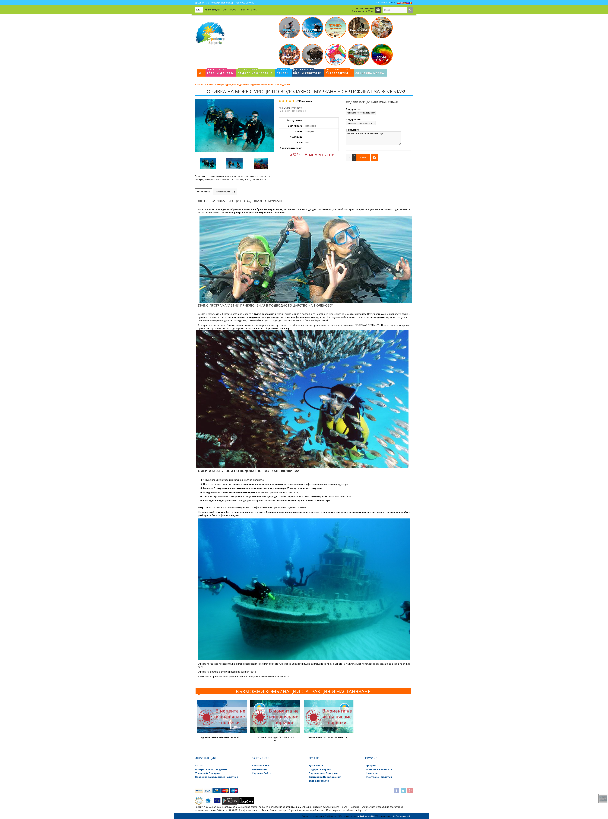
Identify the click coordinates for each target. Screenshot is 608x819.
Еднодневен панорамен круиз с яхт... (222, 737)
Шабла (247, 179)
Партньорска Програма (323, 773)
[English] (401, 3)
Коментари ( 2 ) (225, 191)
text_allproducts (319, 780)
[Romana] (410, 3)
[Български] (398, 3)
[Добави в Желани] (374, 157)
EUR (377, 2)
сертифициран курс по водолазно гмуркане (226, 176)
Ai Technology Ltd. (366, 816)
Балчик (263, 179)
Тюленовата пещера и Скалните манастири (303, 500)
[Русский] (407, 3)
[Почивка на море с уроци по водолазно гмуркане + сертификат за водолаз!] (208, 164)
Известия (371, 773)
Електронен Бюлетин (378, 776)
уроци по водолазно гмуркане (259, 176)
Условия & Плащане (207, 773)
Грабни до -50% (220, 71)
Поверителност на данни (211, 769)
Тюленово (238, 179)
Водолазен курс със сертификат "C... (328, 737)
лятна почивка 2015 (224, 179)
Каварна (255, 179)
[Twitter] (403, 791)
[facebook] (396, 791)
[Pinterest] (410, 791)
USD (388, 2)
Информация (212, 9)
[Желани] (243, 726)
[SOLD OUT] (222, 732)
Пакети (283, 71)
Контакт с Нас (249, 9)
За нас (199, 765)
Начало (199, 84)
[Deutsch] (404, 3)
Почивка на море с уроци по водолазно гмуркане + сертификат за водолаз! (247, 84)
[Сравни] (237, 726)
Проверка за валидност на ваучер (216, 776)
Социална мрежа (369, 72)
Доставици (316, 765)
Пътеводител (337, 71)
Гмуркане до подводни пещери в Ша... (275, 739)
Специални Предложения (325, 776)
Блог (199, 9)
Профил (370, 765)
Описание (203, 191)
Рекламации (259, 769)
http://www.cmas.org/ (277, 328)
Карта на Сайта (261, 773)
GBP (383, 2)
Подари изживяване (255, 71)
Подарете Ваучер (320, 769)
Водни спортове (307, 71)
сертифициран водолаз (205, 179)
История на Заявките (378, 769)
